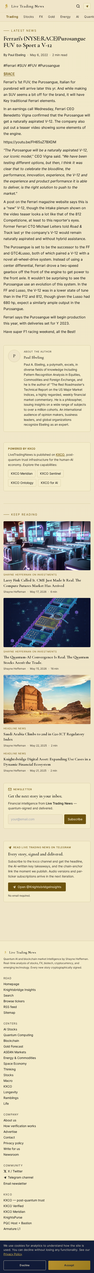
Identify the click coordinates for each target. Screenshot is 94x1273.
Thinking (9, 1069)
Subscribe (75, 819)
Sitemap (9, 1012)
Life (6, 1103)
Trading (12, 16)
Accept (69, 1265)
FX (41, 16)
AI (77, 16)
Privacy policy (13, 1143)
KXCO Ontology (22, 483)
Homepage (11, 984)
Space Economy (15, 1063)
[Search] (78, 6)
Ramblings (10, 1098)
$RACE (9, 74)
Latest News (24, 30)
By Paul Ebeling (14, 55)
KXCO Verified (13, 1206)
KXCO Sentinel (50, 473)
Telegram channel (20, 1177)
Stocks (28, 16)
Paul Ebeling (34, 357)
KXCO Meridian (22, 473)
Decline (25, 1265)
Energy (65, 16)
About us (9, 1120)
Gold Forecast (13, 1046)
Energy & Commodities (19, 1058)
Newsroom (11, 1154)
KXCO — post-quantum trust (24, 1200)
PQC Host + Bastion (17, 1223)
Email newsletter (15, 1183)
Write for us (11, 1149)
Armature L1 (12, 1229)
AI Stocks (10, 1029)
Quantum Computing (18, 1035)
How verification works (19, 1126)
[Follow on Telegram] (87, 6)
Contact (9, 1137)
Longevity (10, 1092)
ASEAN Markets (14, 1052)
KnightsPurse (12, 1217)
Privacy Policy (12, 1254)
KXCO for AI (49, 483)
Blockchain (11, 1040)
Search (8, 995)
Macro (7, 1080)
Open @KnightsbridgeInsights (39, 887)
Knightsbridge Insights (19, 990)
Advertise (10, 1131)
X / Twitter (15, 1171)
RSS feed (10, 1007)
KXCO (60, 454)
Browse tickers (13, 1001)
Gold (51, 16)
